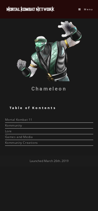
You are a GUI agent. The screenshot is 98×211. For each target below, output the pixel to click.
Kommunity (13, 125)
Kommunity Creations (21, 142)
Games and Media (19, 137)
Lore (8, 131)
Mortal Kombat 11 (19, 120)
